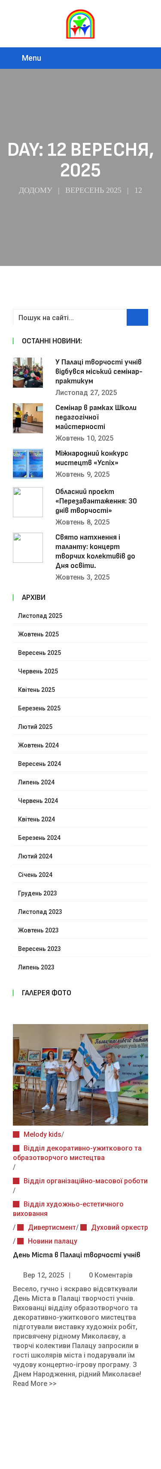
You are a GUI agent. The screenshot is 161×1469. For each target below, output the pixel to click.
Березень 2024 (39, 837)
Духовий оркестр (119, 1227)
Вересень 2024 (39, 763)
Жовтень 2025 (38, 634)
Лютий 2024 (35, 856)
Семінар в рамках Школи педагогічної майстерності (96, 417)
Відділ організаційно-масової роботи (86, 1181)
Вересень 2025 (93, 190)
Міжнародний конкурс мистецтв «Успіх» (91, 458)
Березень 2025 (39, 708)
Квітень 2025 (36, 689)
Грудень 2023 (37, 893)
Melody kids (42, 1134)
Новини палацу (52, 1241)
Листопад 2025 (40, 615)
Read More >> (35, 1384)
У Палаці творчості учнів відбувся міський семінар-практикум (99, 372)
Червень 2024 (38, 800)
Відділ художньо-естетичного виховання (68, 1209)
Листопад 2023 (40, 911)
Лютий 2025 (35, 726)
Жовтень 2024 (38, 745)
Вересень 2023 (39, 948)
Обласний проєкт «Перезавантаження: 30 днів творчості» (96, 501)
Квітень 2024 (36, 819)
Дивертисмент (52, 1227)
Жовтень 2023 (38, 930)
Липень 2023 (36, 967)
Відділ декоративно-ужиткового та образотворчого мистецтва (77, 1153)
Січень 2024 (35, 874)
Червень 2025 (38, 671)
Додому (35, 190)
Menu (31, 57)
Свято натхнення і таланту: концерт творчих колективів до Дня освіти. (95, 551)
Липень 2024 (36, 782)
